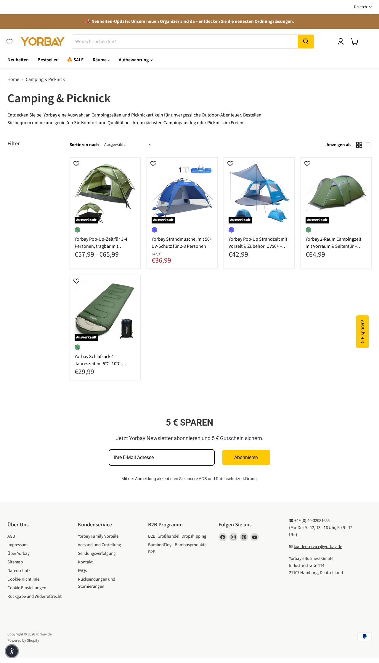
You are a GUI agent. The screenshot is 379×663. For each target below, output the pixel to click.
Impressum (17, 545)
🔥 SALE (75, 60)
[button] (12, 651)
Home (13, 79)
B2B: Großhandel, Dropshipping (177, 536)
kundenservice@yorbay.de (318, 547)
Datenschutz (18, 571)
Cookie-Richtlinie (23, 579)
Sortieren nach (84, 144)
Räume (100, 60)
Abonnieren (246, 457)
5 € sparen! (362, 331)
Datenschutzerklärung (236, 478)
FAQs (82, 571)
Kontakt (85, 562)
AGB (203, 478)
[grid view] (359, 145)
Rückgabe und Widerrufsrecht (34, 596)
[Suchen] (306, 41)
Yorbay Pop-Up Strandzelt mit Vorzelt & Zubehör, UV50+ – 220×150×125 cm (258, 246)
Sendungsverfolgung (97, 553)
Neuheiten (18, 60)
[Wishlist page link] (9, 41)
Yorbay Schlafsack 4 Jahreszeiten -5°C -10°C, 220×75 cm (98, 363)
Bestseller (48, 60)
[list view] (367, 145)
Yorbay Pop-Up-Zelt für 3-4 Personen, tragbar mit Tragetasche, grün (101, 246)
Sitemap (15, 562)
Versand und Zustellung (99, 545)
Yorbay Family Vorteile (98, 536)
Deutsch (360, 6)
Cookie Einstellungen (26, 588)
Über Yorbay (18, 553)
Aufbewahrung (134, 60)
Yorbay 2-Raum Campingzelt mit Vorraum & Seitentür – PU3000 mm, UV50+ (333, 246)
